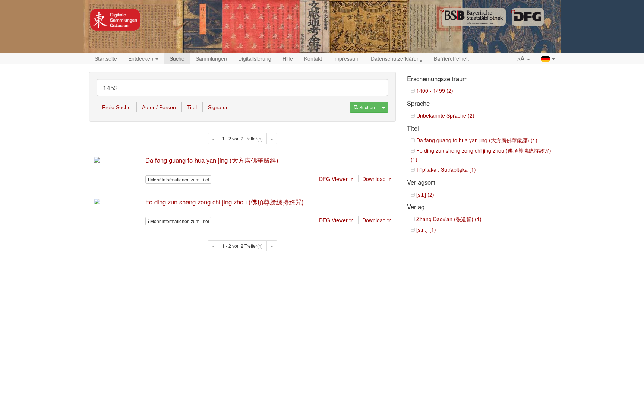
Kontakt (313, 58)
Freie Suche (116, 107)
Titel (192, 107)
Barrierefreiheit (451, 58)
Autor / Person (159, 107)
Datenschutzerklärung (397, 58)
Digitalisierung (254, 58)
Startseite (106, 58)
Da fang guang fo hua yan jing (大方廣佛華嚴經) (211, 160)
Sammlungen (211, 58)
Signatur (218, 107)
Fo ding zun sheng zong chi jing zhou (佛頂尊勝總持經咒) (224, 201)
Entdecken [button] (141, 58)
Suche (177, 58)
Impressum (346, 58)
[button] (524, 59)
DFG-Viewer (333, 178)
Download (374, 178)
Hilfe (287, 58)
